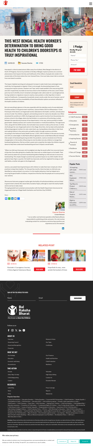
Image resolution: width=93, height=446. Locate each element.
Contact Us (49, 377)
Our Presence (50, 355)
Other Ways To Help (13, 374)
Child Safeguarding (13, 377)
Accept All (85, 441)
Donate (10, 371)
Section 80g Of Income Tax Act (52, 411)
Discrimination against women (47, 413)
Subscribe (78, 298)
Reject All (73, 441)
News (9, 390)
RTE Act (45, 409)
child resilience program (49, 401)
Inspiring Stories (75, 138)
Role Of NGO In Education (74, 409)
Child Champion (22, 403)
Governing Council (13, 342)
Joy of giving (60, 413)
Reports (48, 390)
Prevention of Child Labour (29, 405)
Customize (62, 441)
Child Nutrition (26, 401)
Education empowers (14, 405)
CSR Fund (71, 414)
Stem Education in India (14, 416)
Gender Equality (80, 399)
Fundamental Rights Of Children (47, 405)
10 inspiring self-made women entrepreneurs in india (74, 170)
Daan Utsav (31, 403)
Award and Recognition (14, 345)
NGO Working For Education (57, 409)
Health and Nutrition (52, 358)
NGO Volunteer (40, 403)
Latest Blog (11, 388)
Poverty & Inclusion (73, 143)
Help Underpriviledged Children (17, 409)
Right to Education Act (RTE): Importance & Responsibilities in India (74, 202)
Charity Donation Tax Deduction (33, 411)
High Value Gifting (51, 374)
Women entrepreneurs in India (74, 413)
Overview (10, 339)
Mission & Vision (50, 339)
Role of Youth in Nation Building (17, 414)
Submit (77, 97)
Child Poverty (12, 403)
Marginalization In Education (47, 407)
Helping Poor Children (53, 403)
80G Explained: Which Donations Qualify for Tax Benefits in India (74, 178)
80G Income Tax (80, 405)
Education (73, 121)
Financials (11, 348)
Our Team (48, 342)
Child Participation (66, 403)
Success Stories (75, 156)
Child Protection (75, 117)
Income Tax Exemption (14, 399)
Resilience (73, 148)
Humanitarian (74, 135)
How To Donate (66, 411)
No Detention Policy (60, 414)
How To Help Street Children (66, 405)
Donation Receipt (51, 380)
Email (72, 87)
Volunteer (48, 371)
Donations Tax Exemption (15, 411)
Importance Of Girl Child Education (67, 407)
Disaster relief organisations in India (68, 401)
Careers (10, 380)
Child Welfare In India (14, 401)
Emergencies (74, 125)
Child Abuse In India (14, 407)
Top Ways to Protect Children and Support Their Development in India (74, 186)
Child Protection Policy (34, 409)
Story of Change (75, 152)
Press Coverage (50, 388)
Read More (39, 269)
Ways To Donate (32, 413)
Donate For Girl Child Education (17, 413)
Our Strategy (11, 355)
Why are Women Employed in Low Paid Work (40, 414)
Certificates (49, 345)
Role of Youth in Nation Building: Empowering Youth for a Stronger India (74, 194)
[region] (46, 439)
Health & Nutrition (73, 130)
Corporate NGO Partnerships (54, 399)
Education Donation (27, 399)
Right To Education (78, 411)
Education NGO (36, 401)
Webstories (49, 393)
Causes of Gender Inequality (29, 407)
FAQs (9, 393)
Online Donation (40, 399)
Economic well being (13, 361)
